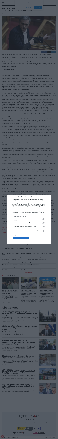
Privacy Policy (35, 242)
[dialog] (29, 219)
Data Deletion (22, 242)
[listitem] (29, 216)
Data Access (29, 242)
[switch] (43, 219)
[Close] (49, 197)
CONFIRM (21, 238)
